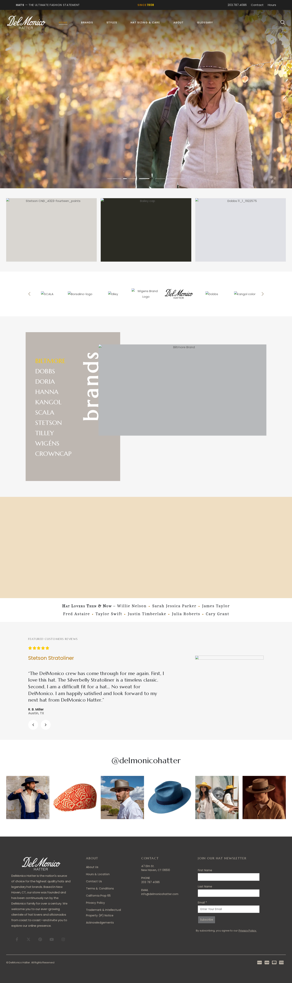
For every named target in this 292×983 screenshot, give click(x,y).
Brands (87, 22)
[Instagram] (63, 939)
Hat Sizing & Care (145, 22)
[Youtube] (51, 939)
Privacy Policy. (248, 930)
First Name (205, 870)
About (178, 22)
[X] (28, 939)
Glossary (205, 22)
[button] (283, 22)
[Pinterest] (40, 939)
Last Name (205, 886)
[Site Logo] (26, 22)
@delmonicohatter (146, 760)
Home (63, 22)
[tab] (57, 360)
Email (202, 903)
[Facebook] (17, 939)
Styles (111, 22)
